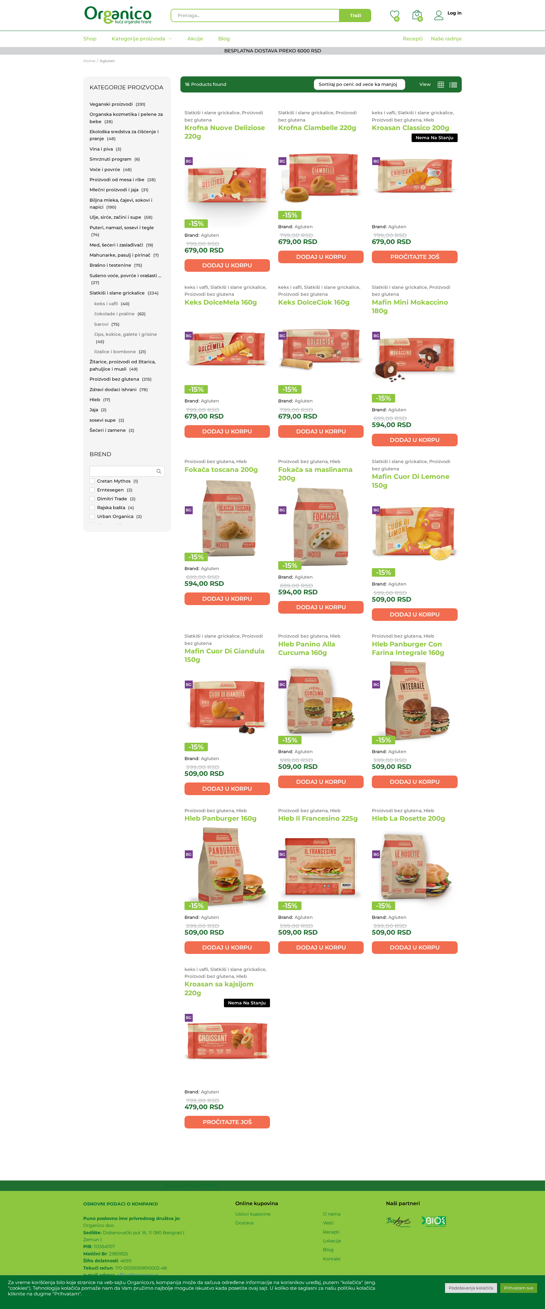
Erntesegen (110, 490)
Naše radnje (446, 39)
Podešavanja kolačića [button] (471, 1287)
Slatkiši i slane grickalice (117, 293)
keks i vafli (106, 303)
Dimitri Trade (112, 499)
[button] (227, 265)
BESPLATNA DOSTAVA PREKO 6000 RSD (272, 51)
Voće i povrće (105, 169)
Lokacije (332, 1241)
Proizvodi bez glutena (114, 379)
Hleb (95, 399)
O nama (332, 1214)
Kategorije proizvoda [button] (138, 38)
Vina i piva (101, 149)
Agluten (210, 235)
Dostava (244, 1223)
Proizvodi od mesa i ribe (117, 179)
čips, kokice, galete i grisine (125, 334)
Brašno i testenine (110, 265)
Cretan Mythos (114, 481)
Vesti (328, 1223)
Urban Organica (115, 516)
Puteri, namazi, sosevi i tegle (122, 227)
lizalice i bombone (115, 351)
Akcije (195, 38)
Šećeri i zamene (108, 430)
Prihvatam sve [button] (518, 1287)
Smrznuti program (111, 159)
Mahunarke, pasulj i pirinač (120, 255)
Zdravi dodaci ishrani (113, 389)
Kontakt (332, 1259)
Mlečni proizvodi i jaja (114, 190)
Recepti (413, 39)
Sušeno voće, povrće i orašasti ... (125, 275)
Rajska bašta (111, 507)
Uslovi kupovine (252, 1214)
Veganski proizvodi (111, 104)
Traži (355, 15)
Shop (90, 38)
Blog (224, 38)
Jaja (94, 410)
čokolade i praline (114, 314)
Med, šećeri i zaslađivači (116, 245)
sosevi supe (103, 420)
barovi (101, 324)
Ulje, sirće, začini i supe (115, 217)
